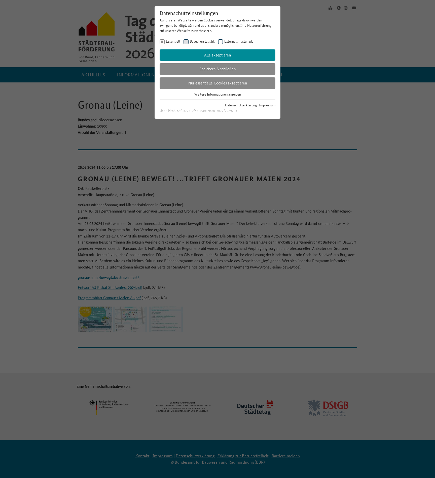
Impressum (267, 105)
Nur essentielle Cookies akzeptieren (217, 83)
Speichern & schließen (217, 69)
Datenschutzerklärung (241, 105)
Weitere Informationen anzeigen (217, 94)
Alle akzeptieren (217, 55)
